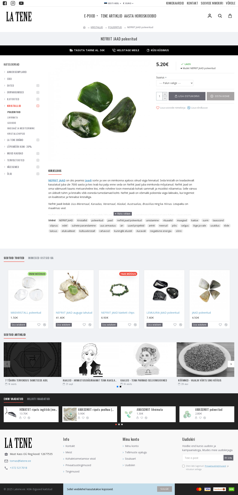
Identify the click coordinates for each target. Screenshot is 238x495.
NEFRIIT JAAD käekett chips (117, 312)
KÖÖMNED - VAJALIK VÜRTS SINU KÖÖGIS (199, 380)
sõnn (179, 231)
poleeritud (97, 220)
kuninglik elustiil (123, 231)
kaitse (194, 220)
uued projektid (136, 225)
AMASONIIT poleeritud (208, 410)
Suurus (160, 77)
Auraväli (141, 231)
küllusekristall (87, 231)
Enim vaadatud (13, 399)
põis (174, 225)
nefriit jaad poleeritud (129, 220)
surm (205, 220)
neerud (163, 225)
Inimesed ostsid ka (41, 258)
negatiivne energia (160, 231)
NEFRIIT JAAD (56, 180)
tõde (226, 225)
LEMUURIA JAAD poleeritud (163, 312)
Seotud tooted (14, 258)
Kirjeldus (55, 171)
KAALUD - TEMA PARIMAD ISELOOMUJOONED (143, 380)
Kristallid (82, 220)
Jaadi (88, 180)
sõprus (54, 225)
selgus (185, 225)
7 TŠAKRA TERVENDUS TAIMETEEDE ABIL (26, 380)
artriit (152, 225)
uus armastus (108, 225)
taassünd (218, 220)
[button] (7, 364)
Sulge (164, 489)
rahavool (104, 231)
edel (64, 225)
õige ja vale (199, 225)
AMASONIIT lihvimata (150, 410)
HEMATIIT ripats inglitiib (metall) (38, 410)
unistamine (152, 220)
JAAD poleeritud (201, 312)
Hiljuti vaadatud (38, 399)
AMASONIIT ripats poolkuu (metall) (97, 410)
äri (121, 225)
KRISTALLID (97, 27)
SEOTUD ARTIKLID (15, 335)
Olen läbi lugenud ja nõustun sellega (207, 467)
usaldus (215, 225)
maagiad (182, 220)
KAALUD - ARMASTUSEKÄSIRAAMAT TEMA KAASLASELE (90, 380)
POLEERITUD (115, 27)
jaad (110, 220)
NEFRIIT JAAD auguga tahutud (74, 312)
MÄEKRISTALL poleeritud (26, 312)
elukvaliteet (68, 231)
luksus (53, 231)
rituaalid (168, 220)
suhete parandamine (84, 225)
